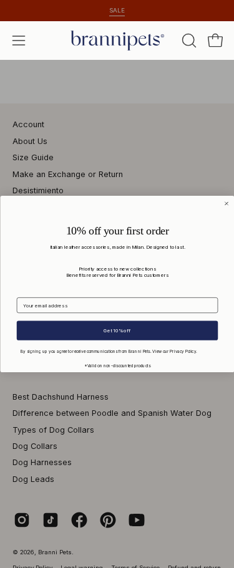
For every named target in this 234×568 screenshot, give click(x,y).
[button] (188, 40)
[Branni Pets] (117, 41)
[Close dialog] (226, 204)
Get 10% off (117, 330)
